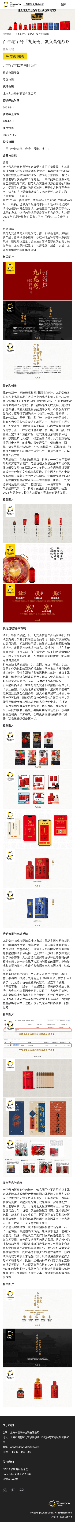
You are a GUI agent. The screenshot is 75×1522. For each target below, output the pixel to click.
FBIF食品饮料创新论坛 (15, 1469)
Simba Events (10, 1479)
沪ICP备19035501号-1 (61, 1516)
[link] (32, 34)
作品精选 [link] (7, 33)
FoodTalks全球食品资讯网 (17, 1474)
